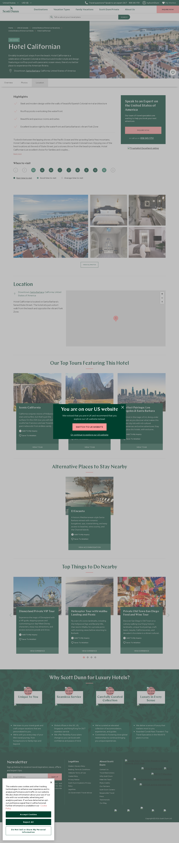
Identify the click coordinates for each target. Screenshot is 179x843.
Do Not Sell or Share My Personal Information (28, 830)
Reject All (28, 822)
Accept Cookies (28, 814)
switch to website (89, 426)
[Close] (51, 782)
